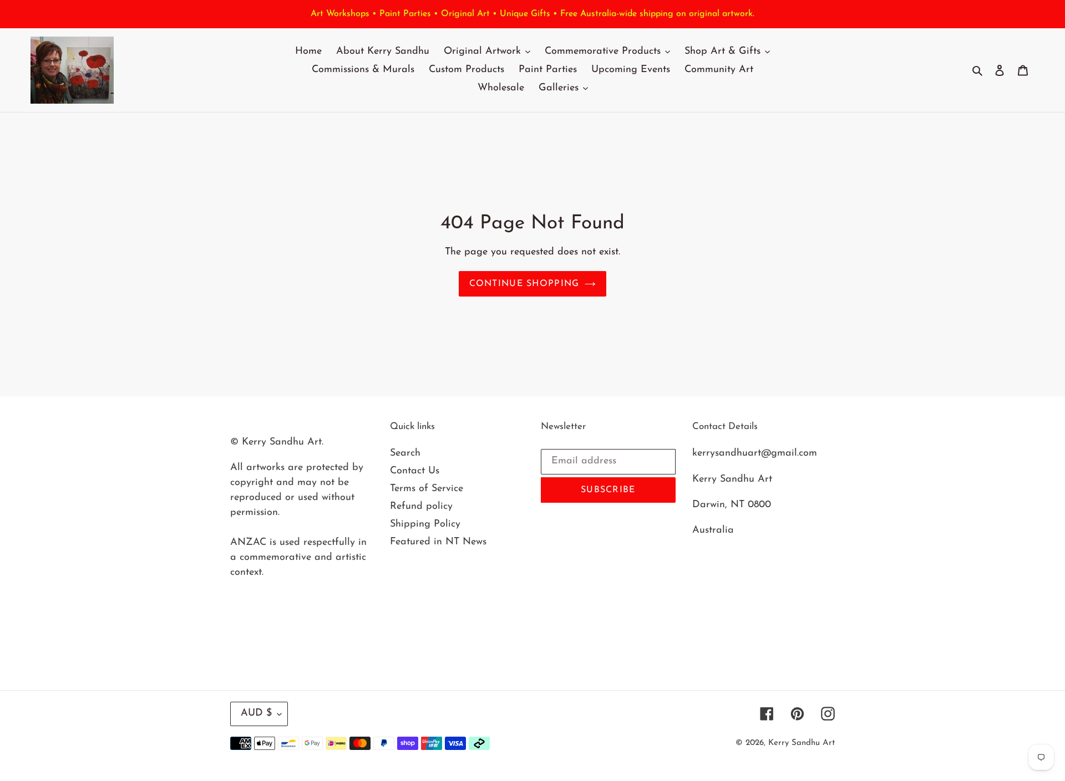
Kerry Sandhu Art (801, 743)
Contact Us (414, 471)
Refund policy (421, 507)
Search (405, 453)
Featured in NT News (438, 542)
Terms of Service (426, 489)
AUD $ (256, 713)
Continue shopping (524, 283)
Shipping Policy (425, 524)
